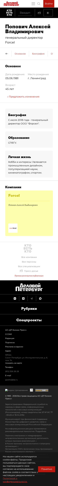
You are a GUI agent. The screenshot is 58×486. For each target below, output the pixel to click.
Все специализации (29, 266)
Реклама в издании (14, 347)
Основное (20, 53)
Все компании (29, 257)
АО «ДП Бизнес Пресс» (16, 330)
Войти (49, 3)
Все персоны (29, 261)
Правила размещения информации (29, 275)
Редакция (9, 338)
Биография (38, 53)
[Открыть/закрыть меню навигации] (33, 3)
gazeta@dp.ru (11, 380)
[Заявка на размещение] (48, 12)
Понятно (46, 469)
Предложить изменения (23, 96)
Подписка (10, 342)
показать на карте (13, 363)
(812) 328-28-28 (12, 371)
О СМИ (8, 334)
